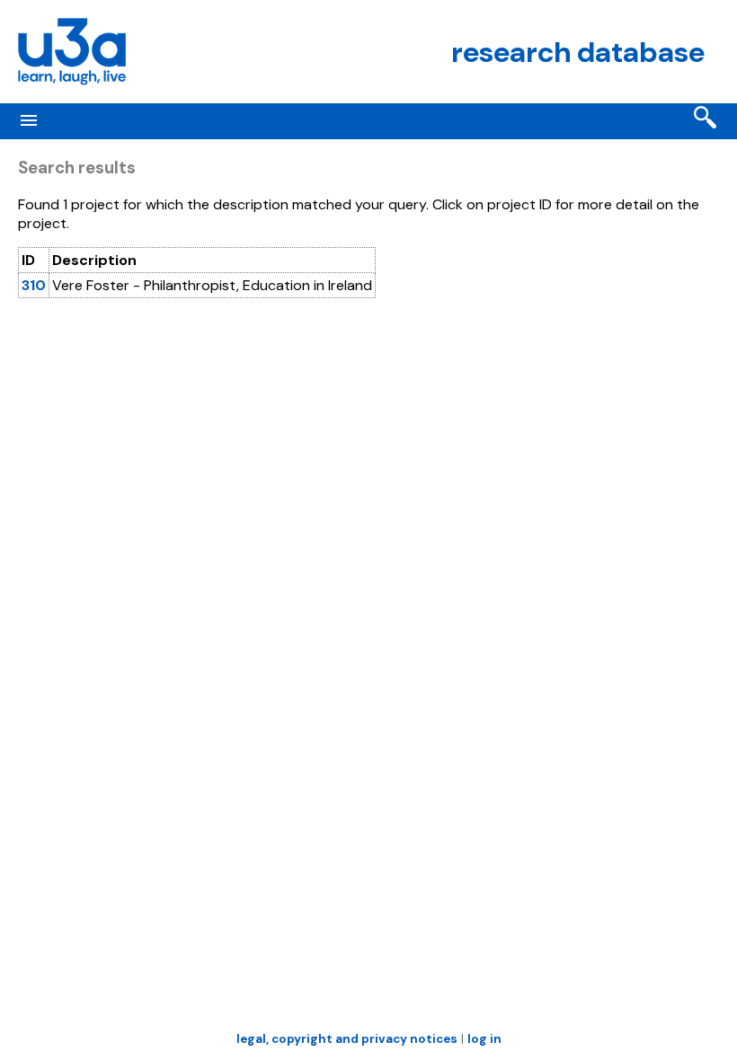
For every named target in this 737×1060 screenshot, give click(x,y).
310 (34, 285)
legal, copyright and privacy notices (346, 1039)
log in (484, 1039)
